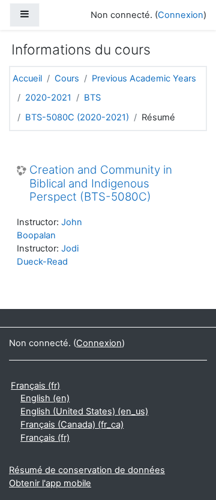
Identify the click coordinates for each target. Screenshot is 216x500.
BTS (92, 97)
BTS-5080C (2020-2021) (77, 117)
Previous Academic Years (144, 78)
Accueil (27, 78)
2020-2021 (48, 97)
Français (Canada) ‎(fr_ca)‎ (72, 424)
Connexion (180, 15)
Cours (67, 78)
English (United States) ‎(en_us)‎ (84, 411)
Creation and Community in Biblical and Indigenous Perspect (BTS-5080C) (100, 183)
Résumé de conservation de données (87, 470)
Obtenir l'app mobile (50, 483)
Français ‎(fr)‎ (35, 385)
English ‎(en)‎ (45, 398)
